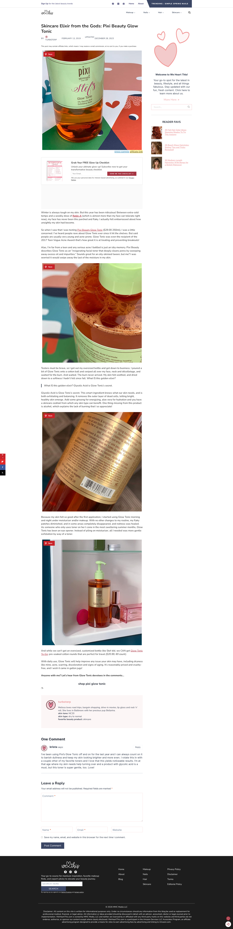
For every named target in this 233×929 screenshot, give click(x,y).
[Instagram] (118, 4)
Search (53, 888)
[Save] (49, 54)
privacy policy (79, 892)
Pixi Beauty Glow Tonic (90, 230)
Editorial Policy (174, 884)
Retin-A (77, 215)
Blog (120, 879)
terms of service (66, 892)
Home (131, 3)
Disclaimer (172, 874)
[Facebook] (113, 4)
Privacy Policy (174, 869)
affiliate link (136, 151)
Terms (170, 879)
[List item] (65, 872)
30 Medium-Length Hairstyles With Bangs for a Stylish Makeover (176, 162)
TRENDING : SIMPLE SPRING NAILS (170, 4)
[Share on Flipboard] (2, 462)
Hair (145, 879)
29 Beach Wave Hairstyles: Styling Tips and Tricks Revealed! (177, 147)
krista (53, 746)
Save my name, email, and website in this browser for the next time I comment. (84, 837)
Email (81, 829)
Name (46, 829)
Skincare (147, 884)
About (141, 3)
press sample (121, 151)
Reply (138, 747)
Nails (145, 874)
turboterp (51, 39)
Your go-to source (50, 875)
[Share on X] (2, 472)
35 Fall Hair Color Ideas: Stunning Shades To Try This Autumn (176, 132)
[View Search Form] (189, 12)
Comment (48, 796)
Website (117, 829)
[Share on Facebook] (2, 467)
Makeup (147, 869)
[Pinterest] (124, 4)
